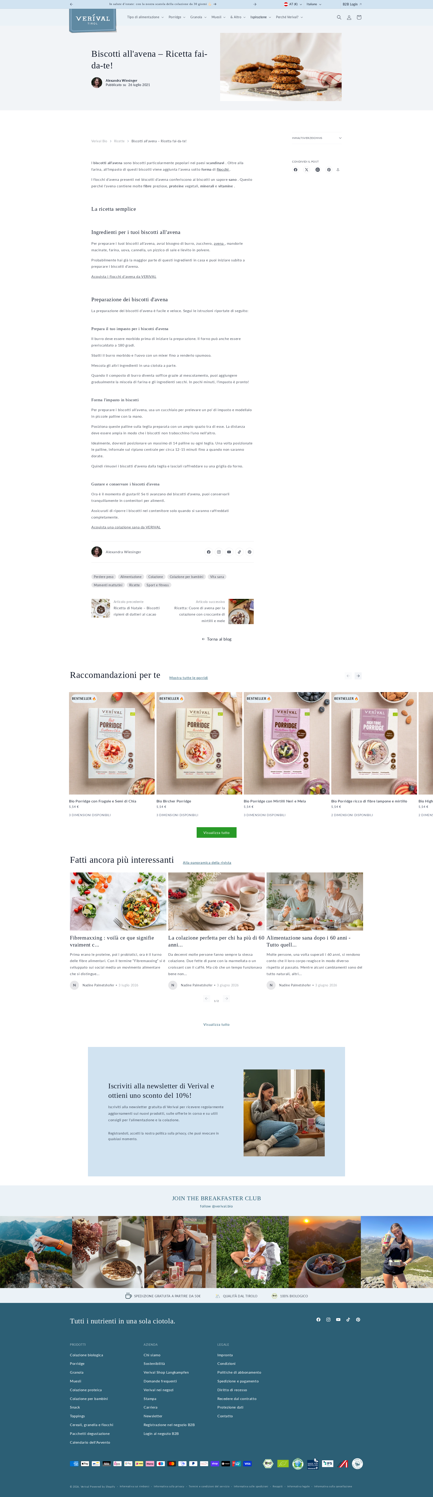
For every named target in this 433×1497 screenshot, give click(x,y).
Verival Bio (99, 141)
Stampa (150, 1398)
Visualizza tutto (216, 833)
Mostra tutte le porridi (188, 677)
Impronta (225, 1355)
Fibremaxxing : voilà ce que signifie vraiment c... (112, 941)
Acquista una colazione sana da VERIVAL (126, 527)
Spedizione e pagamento (238, 1381)
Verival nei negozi (159, 1390)
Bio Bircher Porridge (174, 801)
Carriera (151, 1407)
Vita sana (217, 577)
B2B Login (350, 4)
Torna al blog (219, 638)
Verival (85, 1486)
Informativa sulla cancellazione (333, 1486)
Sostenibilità (154, 1363)
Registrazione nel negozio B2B (169, 1424)
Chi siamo (152, 1355)
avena (219, 243)
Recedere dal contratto (236, 1398)
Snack (75, 1407)
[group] (36, 1252)
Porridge (77, 1363)
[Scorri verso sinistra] (348, 676)
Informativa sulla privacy (169, 1486)
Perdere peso (103, 577)
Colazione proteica (86, 1390)
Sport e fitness (158, 585)
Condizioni (226, 1363)
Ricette (119, 141)
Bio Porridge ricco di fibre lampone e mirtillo (369, 801)
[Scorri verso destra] (358, 676)
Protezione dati (230, 1407)
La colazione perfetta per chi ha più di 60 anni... (216, 941)
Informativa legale (298, 1486)
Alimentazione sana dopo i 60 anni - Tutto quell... (309, 941)
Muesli (75, 1381)
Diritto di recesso (232, 1390)
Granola (76, 1372)
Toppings (77, 1416)
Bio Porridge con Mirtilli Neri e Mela (275, 801)
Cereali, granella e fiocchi (91, 1424)
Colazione (155, 577)
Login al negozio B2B (161, 1433)
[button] (145, 17)
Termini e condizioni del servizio (209, 1486)
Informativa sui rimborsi (135, 1486)
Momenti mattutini (108, 585)
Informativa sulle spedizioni (251, 1486)
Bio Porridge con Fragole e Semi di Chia (102, 801)
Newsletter (153, 1416)
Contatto (225, 1416)
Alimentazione (131, 577)
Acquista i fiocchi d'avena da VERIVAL (123, 276)
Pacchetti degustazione (90, 1433)
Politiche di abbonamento (239, 1372)
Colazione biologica (86, 1355)
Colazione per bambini (186, 577)
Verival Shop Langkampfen (166, 1372)
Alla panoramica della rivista (207, 862)
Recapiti (278, 1486)
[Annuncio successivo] (255, 4)
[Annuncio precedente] (71, 4)
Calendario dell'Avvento (90, 1442)
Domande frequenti (160, 1381)
